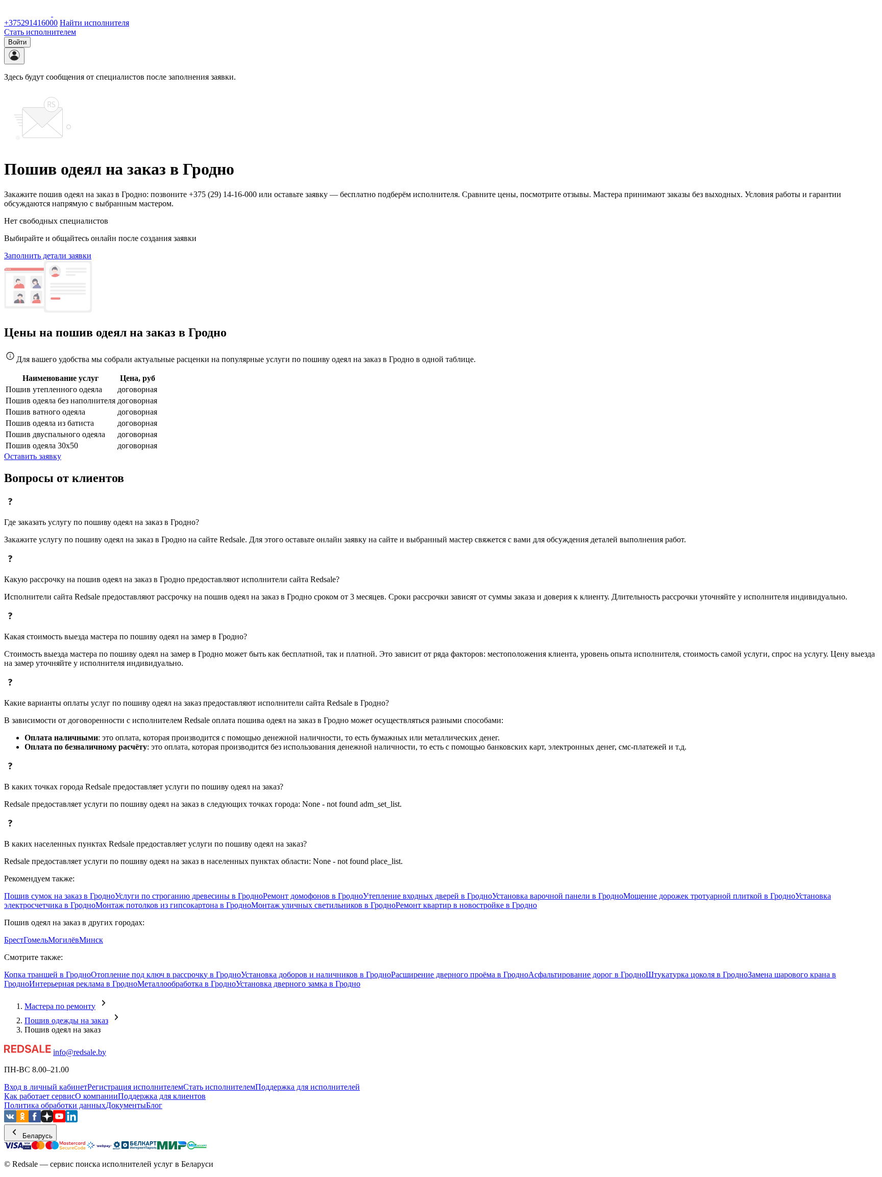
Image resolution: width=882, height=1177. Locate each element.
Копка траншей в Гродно (47, 974)
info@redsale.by (79, 1052)
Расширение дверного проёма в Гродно (459, 974)
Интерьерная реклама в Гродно (83, 983)
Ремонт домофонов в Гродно (313, 896)
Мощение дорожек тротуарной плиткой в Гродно (709, 896)
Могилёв (63, 939)
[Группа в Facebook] (35, 1119)
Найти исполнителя (94, 22)
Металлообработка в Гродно (186, 983)
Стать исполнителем (40, 32)
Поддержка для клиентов (162, 1096)
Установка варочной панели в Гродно (557, 896)
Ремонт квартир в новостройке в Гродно (466, 905)
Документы (126, 1105)
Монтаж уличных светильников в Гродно (323, 905)
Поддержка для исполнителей (307, 1087)
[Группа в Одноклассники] (22, 1119)
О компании (96, 1096)
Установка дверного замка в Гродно (298, 983)
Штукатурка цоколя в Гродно (697, 974)
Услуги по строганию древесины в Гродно (189, 896)
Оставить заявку (32, 456)
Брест (13, 939)
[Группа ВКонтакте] (10, 1119)
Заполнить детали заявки (47, 255)
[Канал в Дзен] (47, 1119)
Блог (154, 1105)
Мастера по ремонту (59, 1006)
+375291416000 (31, 22)
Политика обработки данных (55, 1105)
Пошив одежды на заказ (66, 1020)
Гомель (35, 939)
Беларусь (36, 1136)
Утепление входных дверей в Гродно (427, 896)
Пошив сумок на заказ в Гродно (59, 896)
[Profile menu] (14, 55)
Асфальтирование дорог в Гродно (587, 974)
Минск (91, 939)
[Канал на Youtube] (59, 1119)
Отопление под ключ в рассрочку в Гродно (166, 974)
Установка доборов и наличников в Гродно (316, 974)
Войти (17, 42)
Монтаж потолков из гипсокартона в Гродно (173, 905)
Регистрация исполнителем (135, 1087)
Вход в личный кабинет (45, 1087)
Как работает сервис (39, 1096)
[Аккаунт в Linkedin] (71, 1119)
